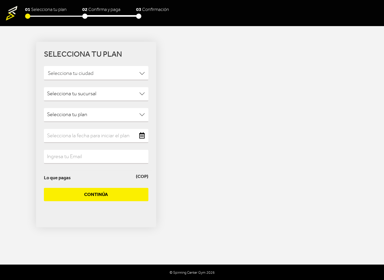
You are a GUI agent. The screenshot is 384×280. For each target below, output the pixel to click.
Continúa (96, 194)
